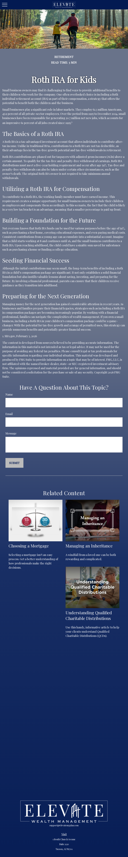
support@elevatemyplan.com (64, 825)
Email (9, 414)
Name (9, 394)
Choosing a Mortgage (29, 546)
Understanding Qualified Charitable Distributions (89, 615)
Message (11, 433)
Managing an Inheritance (89, 546)
